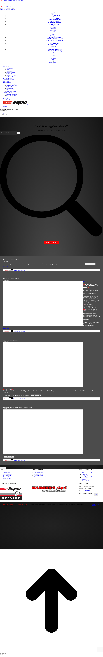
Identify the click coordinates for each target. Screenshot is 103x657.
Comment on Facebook (19, 460)
